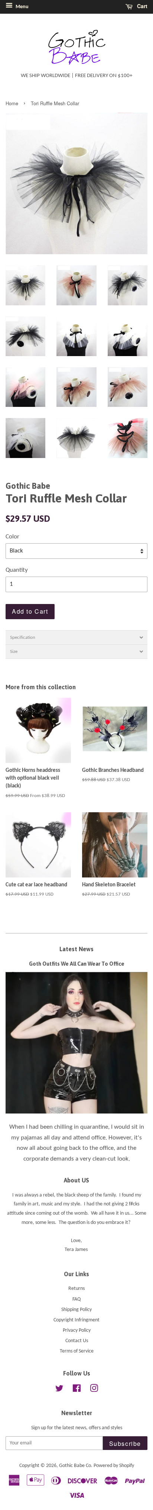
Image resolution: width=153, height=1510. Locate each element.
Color (12, 537)
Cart (141, 6)
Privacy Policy (77, 1330)
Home (12, 103)
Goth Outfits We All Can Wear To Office (76, 964)
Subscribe (125, 1443)
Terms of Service (77, 1351)
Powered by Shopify (114, 1465)
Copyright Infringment (76, 1320)
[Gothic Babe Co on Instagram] (94, 1390)
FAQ (76, 1299)
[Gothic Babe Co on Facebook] (76, 1390)
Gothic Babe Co (75, 1465)
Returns (76, 1288)
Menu (21, 7)
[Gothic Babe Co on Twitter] (59, 1390)
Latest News (76, 949)
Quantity (17, 570)
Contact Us (76, 1341)
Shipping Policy (76, 1309)
